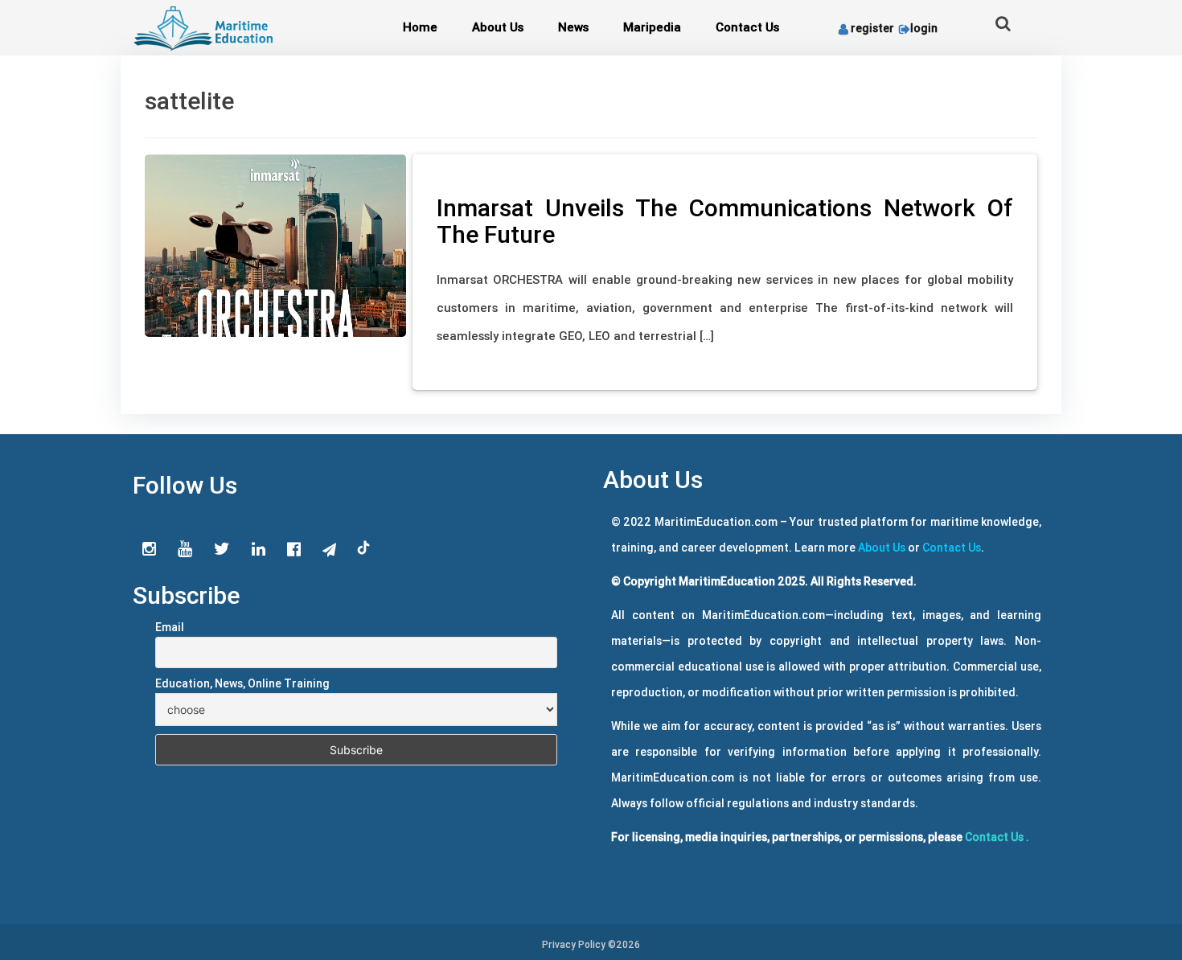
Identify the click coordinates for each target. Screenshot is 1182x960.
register (872, 28)
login (924, 28)
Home (420, 27)
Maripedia (652, 27)
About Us (497, 27)
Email (169, 627)
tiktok (364, 548)
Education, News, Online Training (242, 683)
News (573, 27)
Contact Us (747, 27)
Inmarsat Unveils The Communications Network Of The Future (725, 221)
